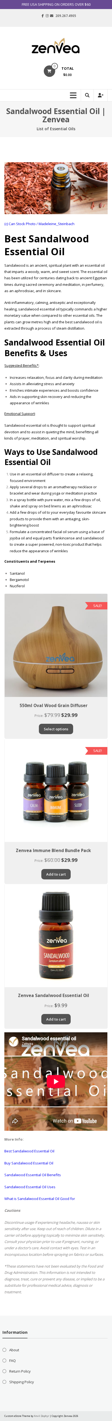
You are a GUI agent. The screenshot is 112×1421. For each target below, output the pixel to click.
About (14, 1349)
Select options (56, 729)
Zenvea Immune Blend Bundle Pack (53, 850)
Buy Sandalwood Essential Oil (28, 1163)
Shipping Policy (21, 1381)
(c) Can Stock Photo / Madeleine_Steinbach (39, 223)
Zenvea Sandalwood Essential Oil (53, 995)
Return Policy (20, 1371)
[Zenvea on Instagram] (47, 16)
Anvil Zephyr (41, 1416)
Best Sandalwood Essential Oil (29, 1151)
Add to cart (56, 874)
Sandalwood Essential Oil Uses (29, 1186)
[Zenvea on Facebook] (43, 16)
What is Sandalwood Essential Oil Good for (39, 1198)
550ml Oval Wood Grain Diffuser (54, 705)
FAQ (12, 1360)
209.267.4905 (65, 15)
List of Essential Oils (56, 128)
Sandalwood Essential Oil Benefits (32, 1174)
